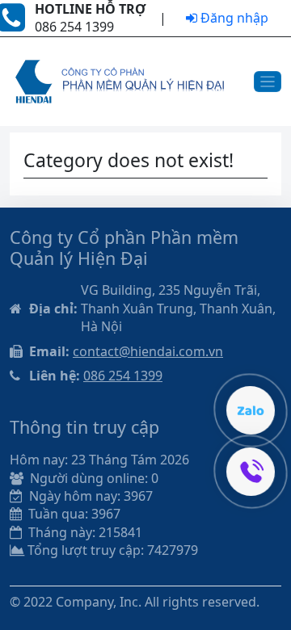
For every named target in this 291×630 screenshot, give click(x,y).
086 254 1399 (122, 375)
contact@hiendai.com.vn (148, 351)
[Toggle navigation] (268, 82)
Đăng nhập (232, 18)
